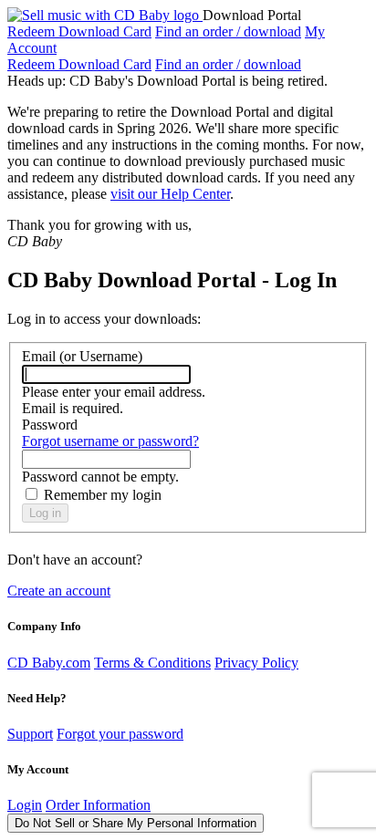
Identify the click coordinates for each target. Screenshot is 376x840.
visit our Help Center (170, 194)
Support (30, 733)
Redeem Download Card (79, 31)
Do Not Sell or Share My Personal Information (135, 823)
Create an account (58, 590)
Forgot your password (120, 733)
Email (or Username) (82, 356)
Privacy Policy (256, 662)
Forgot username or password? (110, 441)
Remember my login (103, 495)
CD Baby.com (48, 662)
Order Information (98, 805)
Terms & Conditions (152, 662)
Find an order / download (228, 31)
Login (24, 805)
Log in (45, 513)
